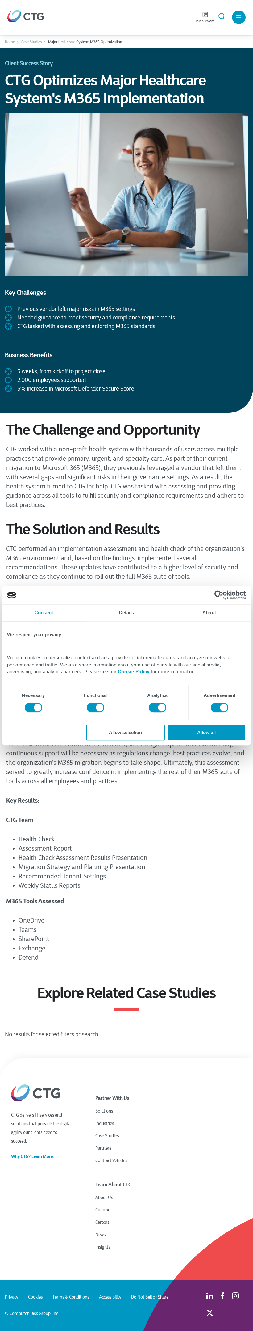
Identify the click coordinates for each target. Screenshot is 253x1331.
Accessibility (110, 1297)
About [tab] (209, 612)
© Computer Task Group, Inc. (32, 1313)
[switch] (95, 707)
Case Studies (31, 42)
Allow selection (125, 732)
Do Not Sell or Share (149, 1297)
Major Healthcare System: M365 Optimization (85, 42)
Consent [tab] (44, 612)
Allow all (206, 732)
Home (10, 42)
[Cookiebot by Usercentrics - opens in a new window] (219, 595)
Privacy (11, 1297)
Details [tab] (126, 612)
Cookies (35, 1297)
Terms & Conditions (70, 1297)
